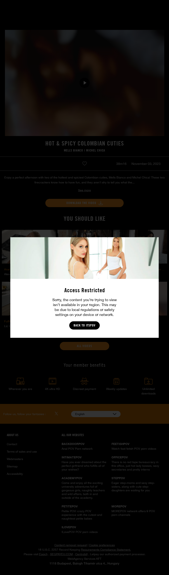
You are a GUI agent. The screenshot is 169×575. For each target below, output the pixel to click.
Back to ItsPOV (84, 325)
